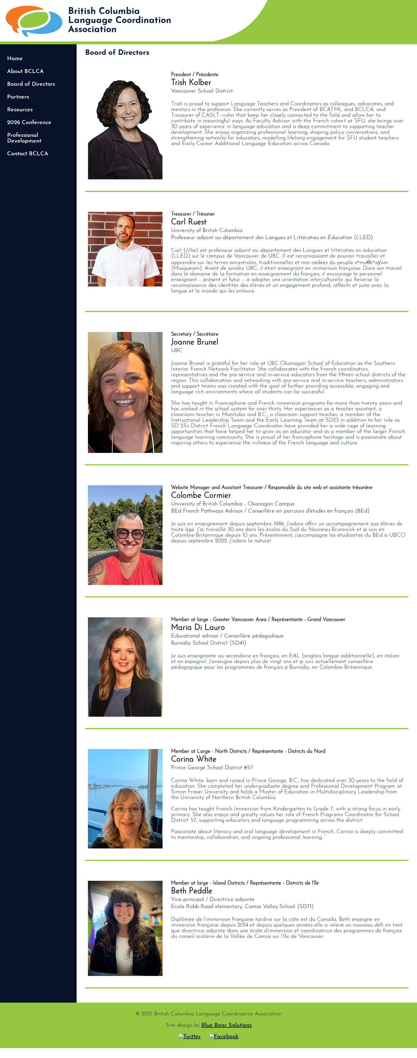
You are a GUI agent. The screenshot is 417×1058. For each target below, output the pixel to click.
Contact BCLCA (27, 154)
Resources (20, 110)
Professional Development (24, 138)
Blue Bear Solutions (226, 1025)
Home (15, 59)
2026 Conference (29, 123)
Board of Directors (31, 84)
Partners (18, 97)
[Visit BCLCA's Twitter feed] (190, 1037)
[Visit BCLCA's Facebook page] (224, 1037)
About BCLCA (25, 71)
